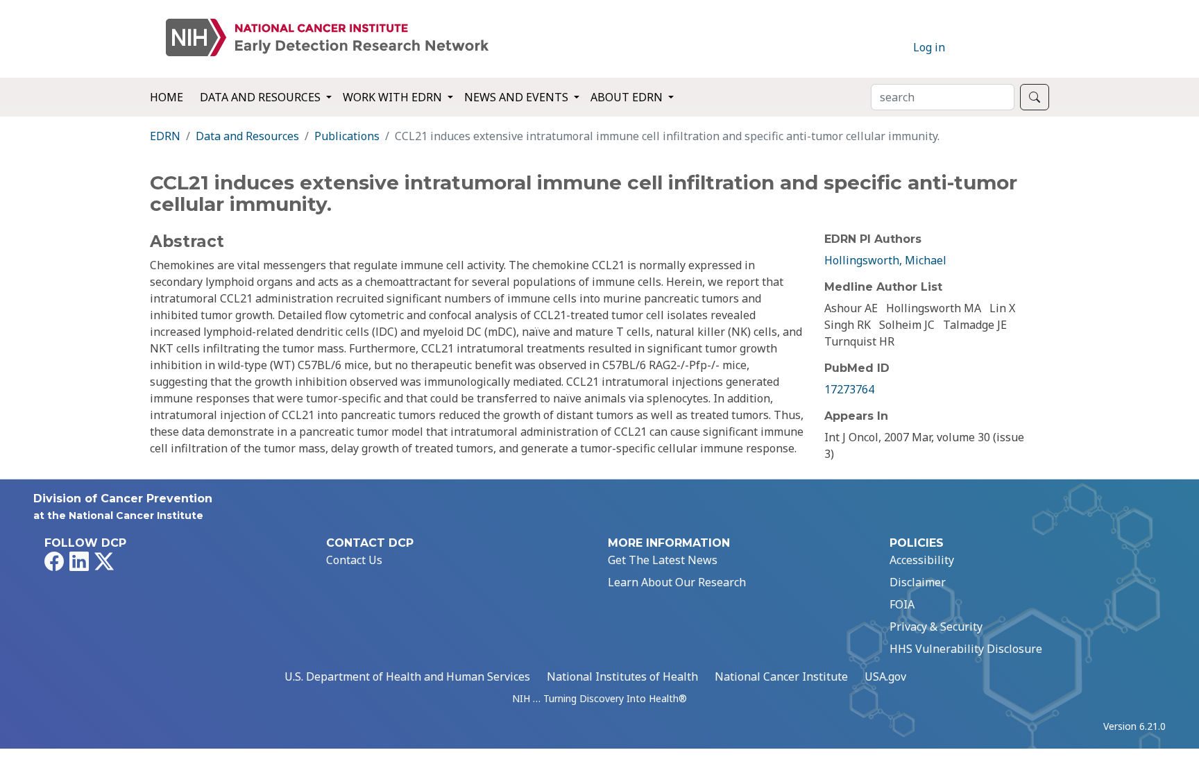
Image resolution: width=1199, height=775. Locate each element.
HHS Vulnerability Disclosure (966, 648)
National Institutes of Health (622, 676)
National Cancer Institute (781, 676)
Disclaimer (918, 582)
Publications (347, 136)
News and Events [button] (517, 97)
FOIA (902, 604)
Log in (929, 47)
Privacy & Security (936, 626)
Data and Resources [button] (261, 97)
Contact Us (354, 560)
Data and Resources (247, 136)
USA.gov (885, 676)
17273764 (849, 389)
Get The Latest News (662, 560)
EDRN (165, 136)
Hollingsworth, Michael (885, 260)
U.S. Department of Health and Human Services (407, 676)
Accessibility (922, 560)
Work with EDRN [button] (394, 97)
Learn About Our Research (677, 582)
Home (166, 97)
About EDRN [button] (627, 97)
